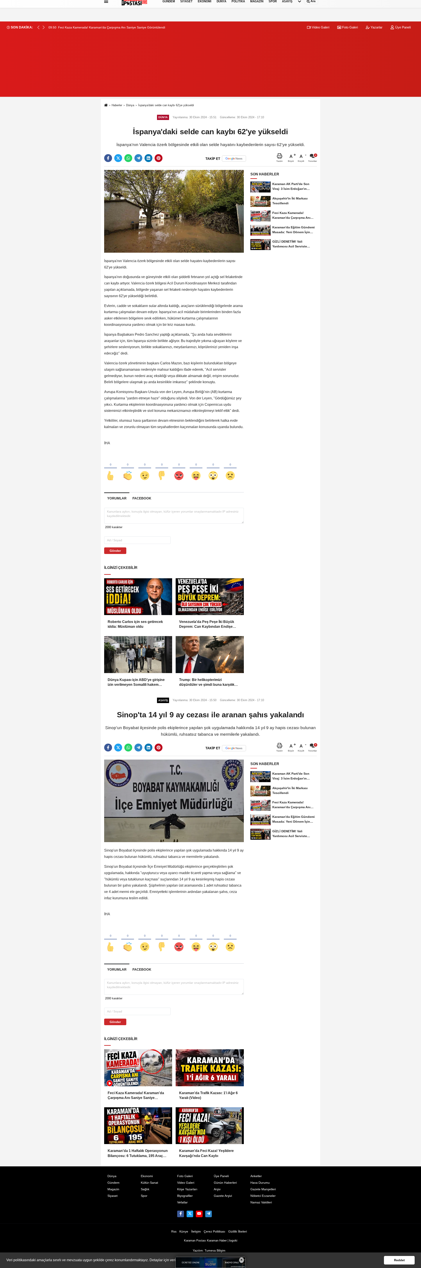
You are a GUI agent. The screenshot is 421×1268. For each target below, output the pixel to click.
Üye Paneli (402, 27)
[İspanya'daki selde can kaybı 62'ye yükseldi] (174, 211)
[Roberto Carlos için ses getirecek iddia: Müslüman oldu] (138, 596)
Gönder (115, 550)
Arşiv (217, 1189)
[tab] (116, 498)
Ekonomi (147, 1176)
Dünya (130, 105)
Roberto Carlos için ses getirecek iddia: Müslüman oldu (135, 624)
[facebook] (108, 158)
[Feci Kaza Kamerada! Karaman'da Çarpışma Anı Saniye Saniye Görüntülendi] (138, 1067)
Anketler (256, 1176)
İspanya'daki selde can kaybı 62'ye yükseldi (166, 105)
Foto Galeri (349, 27)
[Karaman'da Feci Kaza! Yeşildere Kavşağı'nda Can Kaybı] (210, 1125)
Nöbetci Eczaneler (263, 1195)
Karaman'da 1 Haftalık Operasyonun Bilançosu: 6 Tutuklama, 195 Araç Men (138, 1153)
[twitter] (118, 158)
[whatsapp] (128, 158)
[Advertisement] (210, 66)
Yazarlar (376, 27)
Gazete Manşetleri (263, 1189)
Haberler (117, 105)
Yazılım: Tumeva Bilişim (209, 1250)
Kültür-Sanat (149, 1182)
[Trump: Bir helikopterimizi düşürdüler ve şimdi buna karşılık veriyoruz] (210, 654)
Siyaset (112, 1195)
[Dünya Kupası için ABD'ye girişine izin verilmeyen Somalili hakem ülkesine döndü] (138, 654)
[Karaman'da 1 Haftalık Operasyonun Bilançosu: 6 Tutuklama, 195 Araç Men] (138, 1125)
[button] (44, 27)
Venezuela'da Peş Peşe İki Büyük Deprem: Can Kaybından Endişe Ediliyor (206, 624)
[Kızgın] (179, 468)
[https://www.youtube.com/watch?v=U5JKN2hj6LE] (199, 1214)
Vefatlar (182, 1202)
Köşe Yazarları (187, 1189)
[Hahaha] (196, 468)
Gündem (113, 1182)
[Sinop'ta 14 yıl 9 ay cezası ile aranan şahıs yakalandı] (174, 800)
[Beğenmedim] (161, 468)
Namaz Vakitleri (261, 1202)
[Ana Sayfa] (106, 105)
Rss (174, 1231)
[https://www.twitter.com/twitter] (190, 1214)
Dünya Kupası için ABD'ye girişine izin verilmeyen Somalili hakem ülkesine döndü (136, 682)
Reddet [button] (399, 1260)
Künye (183, 1231)
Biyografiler (185, 1195)
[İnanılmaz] (213, 468)
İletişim (196, 1231)
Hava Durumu (260, 1182)
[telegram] (138, 158)
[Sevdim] (144, 468)
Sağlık (145, 1189)
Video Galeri (320, 27)
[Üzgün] (230, 468)
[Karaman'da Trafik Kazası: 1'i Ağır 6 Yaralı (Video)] (210, 1067)
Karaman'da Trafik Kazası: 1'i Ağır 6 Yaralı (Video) (208, 1095)
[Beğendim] (110, 468)
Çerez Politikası (214, 1231)
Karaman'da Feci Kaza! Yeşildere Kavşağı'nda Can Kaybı (206, 1153)
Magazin (113, 1189)
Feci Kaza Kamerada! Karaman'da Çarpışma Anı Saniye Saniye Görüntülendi (136, 1095)
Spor (144, 1195)
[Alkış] (127, 468)
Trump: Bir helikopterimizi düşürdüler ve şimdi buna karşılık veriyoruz (206, 682)
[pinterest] (158, 158)
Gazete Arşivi (223, 1195)
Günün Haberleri (225, 1182)
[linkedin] (148, 158)
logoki (233, 1240)
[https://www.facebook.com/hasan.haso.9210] (180, 1214)
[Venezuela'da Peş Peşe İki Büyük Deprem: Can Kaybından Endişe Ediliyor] (210, 596)
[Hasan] (208, 1214)
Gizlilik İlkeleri (237, 1231)
